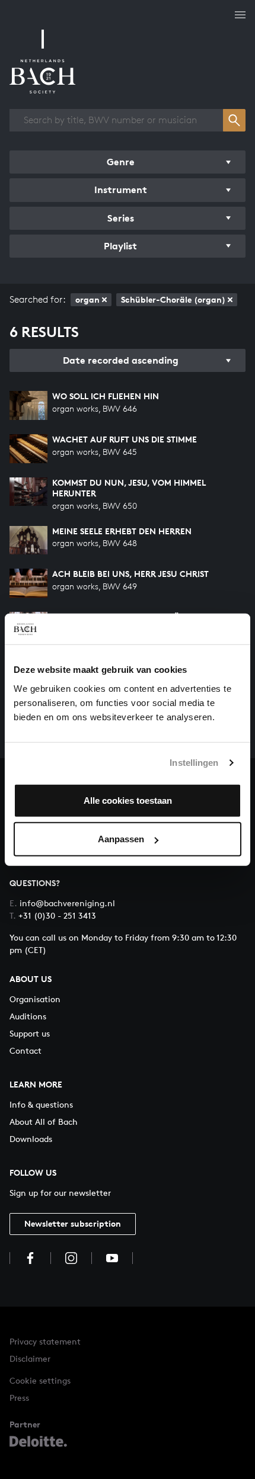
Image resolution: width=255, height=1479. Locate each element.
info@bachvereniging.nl (62, 903)
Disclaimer (29, 1358)
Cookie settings (40, 1380)
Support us (29, 1033)
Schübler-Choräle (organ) (173, 299)
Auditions (27, 1016)
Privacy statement (45, 1341)
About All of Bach (43, 1122)
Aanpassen (121, 839)
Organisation (34, 999)
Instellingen (194, 763)
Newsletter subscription (72, 1223)
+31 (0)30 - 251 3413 (52, 915)
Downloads (30, 1139)
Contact (25, 1050)
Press (19, 1398)
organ (87, 299)
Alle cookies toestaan (128, 800)
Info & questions (41, 1104)
